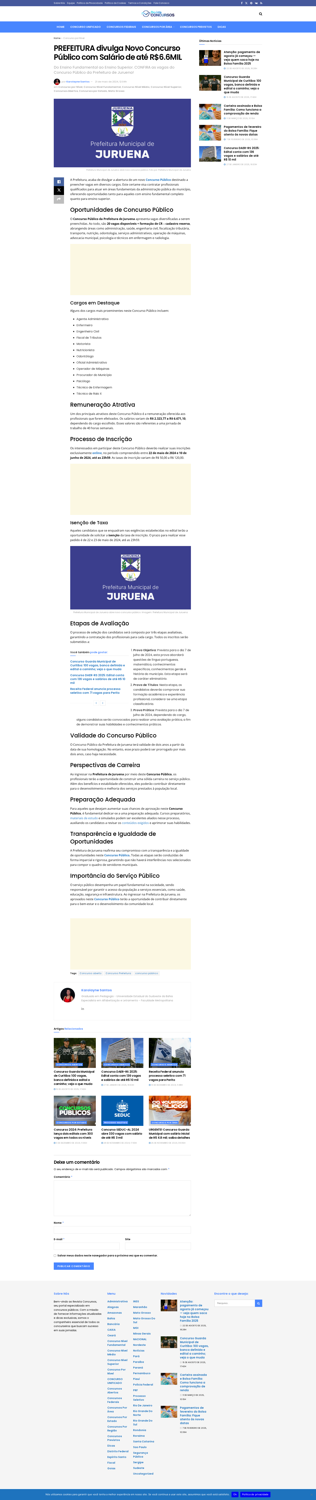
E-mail (59, 1239)
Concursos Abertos (66, 91)
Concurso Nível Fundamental (102, 87)
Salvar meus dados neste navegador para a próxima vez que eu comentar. (107, 1255)
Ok (235, 1494)
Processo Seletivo (115, 1122)
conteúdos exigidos (135, 823)
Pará (136, 1356)
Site (127, 1239)
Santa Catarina (143, 1441)
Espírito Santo (116, 1457)
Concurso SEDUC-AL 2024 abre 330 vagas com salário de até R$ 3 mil (121, 1134)
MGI (135, 1328)
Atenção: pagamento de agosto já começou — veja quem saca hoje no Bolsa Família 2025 (242, 57)
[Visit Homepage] (158, 14)
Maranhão (140, 1307)
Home (60, 27)
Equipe (71, 3)
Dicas (222, 27)
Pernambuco (142, 1373)
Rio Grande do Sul (143, 1422)
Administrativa (117, 1301)
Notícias (138, 1350)
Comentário (63, 1177)
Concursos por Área (157, 27)
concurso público (146, 973)
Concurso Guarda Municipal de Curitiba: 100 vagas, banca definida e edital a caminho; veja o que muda (97, 665)
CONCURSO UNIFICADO (85, 27)
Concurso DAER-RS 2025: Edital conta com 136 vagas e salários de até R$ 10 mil (97, 679)
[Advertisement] (130, 269)
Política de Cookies (115, 3)
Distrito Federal (118, 1451)
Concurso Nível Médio (136, 87)
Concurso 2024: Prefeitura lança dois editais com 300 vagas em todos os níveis (73, 1134)
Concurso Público (116, 855)
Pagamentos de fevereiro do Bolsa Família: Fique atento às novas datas (242, 130)
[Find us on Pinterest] (251, 3)
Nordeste (139, 1345)
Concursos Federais (121, 27)
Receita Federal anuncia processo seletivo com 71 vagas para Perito (95, 691)
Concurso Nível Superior (166, 87)
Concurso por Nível (73, 38)
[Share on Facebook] (59, 181)
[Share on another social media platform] (59, 199)
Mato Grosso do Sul (144, 1320)
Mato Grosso (116, 91)
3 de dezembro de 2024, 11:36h (71, 1142)
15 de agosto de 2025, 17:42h (70, 1089)
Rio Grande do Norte (143, 1413)
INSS (136, 1301)
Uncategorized (143, 1473)
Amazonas (114, 1313)
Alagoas (113, 1307)
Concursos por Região (117, 1428)
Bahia (111, 1318)
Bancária (113, 1324)
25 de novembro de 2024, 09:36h (168, 1142)
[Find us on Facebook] (241, 3)
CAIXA (111, 1330)
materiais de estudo (84, 818)
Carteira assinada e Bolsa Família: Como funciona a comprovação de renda (243, 109)
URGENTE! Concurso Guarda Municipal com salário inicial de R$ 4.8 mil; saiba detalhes (169, 1134)
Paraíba (138, 1362)
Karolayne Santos (77, 81)
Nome (59, 1223)
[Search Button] (260, 13)
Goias (111, 1468)
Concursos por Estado (93, 91)
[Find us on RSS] (261, 3)
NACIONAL (140, 1339)
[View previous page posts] (96, 703)
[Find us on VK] (256, 3)
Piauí (136, 1379)
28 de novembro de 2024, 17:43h (120, 1142)
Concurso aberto (90, 973)
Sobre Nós (59, 3)
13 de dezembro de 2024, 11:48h (167, 1084)
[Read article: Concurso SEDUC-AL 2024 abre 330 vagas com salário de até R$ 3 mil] (122, 1111)
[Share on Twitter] (59, 190)
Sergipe (138, 1462)
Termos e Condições (139, 3)
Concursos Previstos (196, 27)
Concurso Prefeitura (118, 973)
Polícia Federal (143, 1384)
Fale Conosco (161, 3)
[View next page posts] (103, 703)
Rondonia (139, 1430)
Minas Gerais (142, 1333)
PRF (135, 1390)
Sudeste (138, 1468)
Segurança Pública (140, 1454)
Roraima (139, 1436)
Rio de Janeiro (142, 1405)
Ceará (111, 1335)
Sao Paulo (140, 1447)
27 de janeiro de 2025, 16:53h (118, 1084)
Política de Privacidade (90, 3)
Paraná (138, 1367)
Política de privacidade (255, 1494)
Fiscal (111, 1463)
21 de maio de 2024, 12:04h (111, 81)
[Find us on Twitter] (246, 3)
